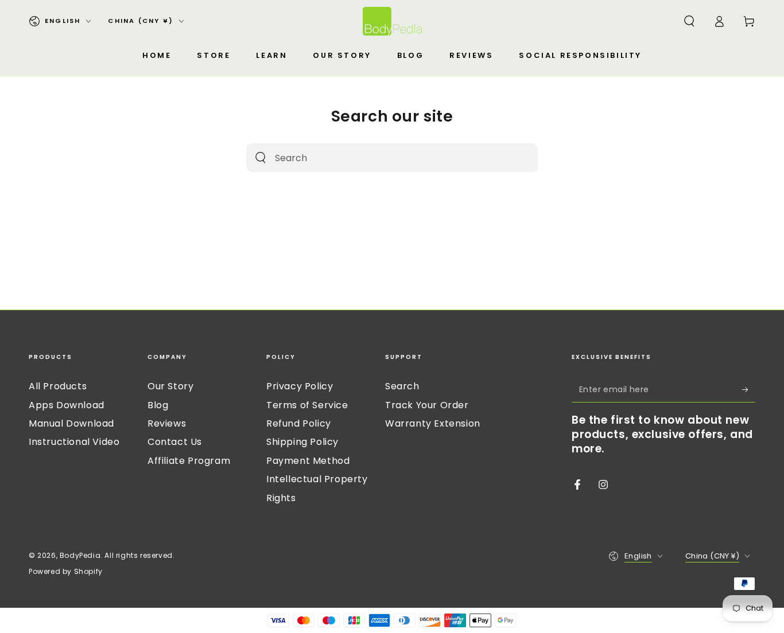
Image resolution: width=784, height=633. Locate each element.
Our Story (170, 386)
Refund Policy (298, 423)
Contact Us (175, 441)
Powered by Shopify (66, 571)
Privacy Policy (299, 386)
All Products (58, 386)
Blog (158, 405)
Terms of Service (307, 405)
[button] (689, 21)
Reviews (167, 423)
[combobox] (378, 157)
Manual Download (71, 423)
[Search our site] (260, 157)
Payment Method (308, 460)
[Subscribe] (748, 389)
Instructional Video (74, 441)
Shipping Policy (302, 441)
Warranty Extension (432, 423)
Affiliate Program (189, 460)
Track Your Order (427, 405)
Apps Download (66, 405)
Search (402, 386)
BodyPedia (80, 555)
